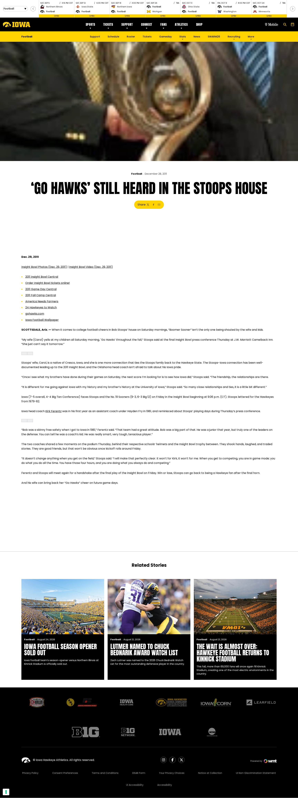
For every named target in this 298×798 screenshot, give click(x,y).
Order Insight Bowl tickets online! (47, 283)
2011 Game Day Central (41, 289)
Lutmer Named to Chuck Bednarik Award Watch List (144, 649)
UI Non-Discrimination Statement (256, 773)
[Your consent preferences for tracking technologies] (6, 792)
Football (136, 174)
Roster (131, 36)
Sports (90, 24)
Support (127, 24)
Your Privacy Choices (171, 773)
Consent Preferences (65, 773)
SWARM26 (214, 36)
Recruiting (234, 36)
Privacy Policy (30, 773)
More (251, 36)
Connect (146, 24)
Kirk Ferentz (53, 411)
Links (56, 15)
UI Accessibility (134, 785)
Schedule (113, 36)
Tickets (108, 24)
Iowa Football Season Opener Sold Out (60, 649)
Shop (199, 24)
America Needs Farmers (41, 301)
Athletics (181, 24)
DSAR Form (138, 773)
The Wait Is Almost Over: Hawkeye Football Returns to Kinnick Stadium (233, 653)
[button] (33, 8)
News (196, 36)
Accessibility (164, 785)
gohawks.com (34, 314)
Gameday (165, 36)
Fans (163, 24)
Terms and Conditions (105, 773)
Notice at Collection (210, 773)
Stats (182, 36)
